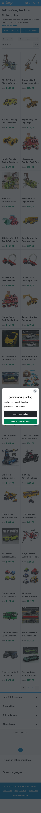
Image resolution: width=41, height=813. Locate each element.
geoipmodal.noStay (20, 414)
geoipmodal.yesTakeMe (20, 421)
